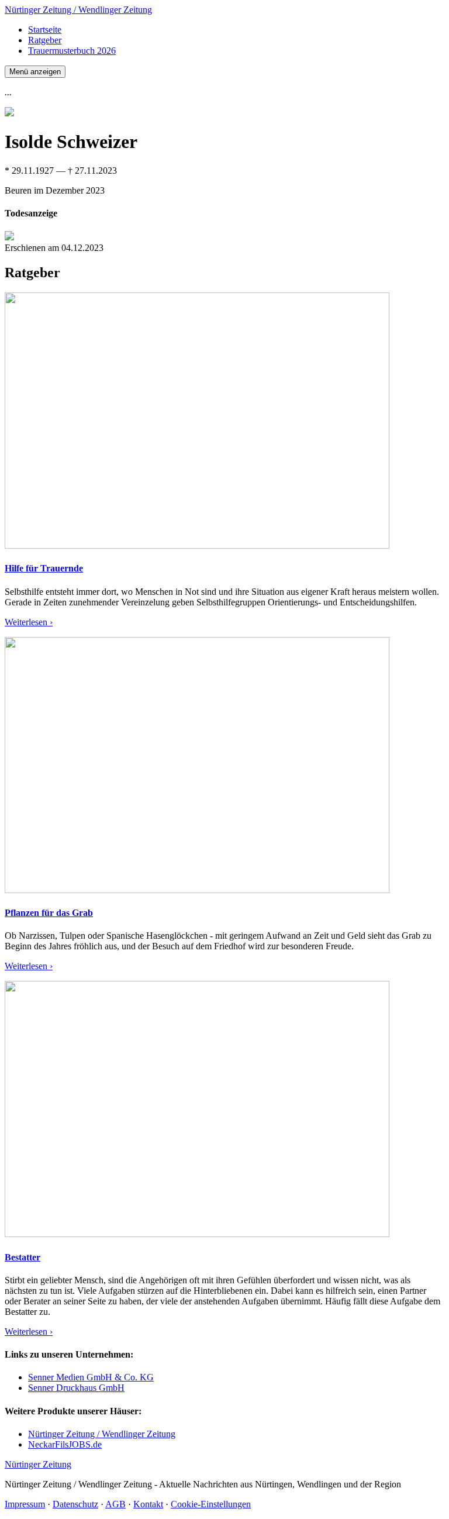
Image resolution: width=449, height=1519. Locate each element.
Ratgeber (44, 40)
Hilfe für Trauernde (44, 568)
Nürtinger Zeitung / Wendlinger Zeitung (78, 10)
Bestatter (22, 1257)
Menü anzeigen (35, 71)
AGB (115, 1504)
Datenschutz (75, 1504)
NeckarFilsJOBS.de (65, 1444)
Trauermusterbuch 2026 (72, 51)
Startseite (44, 30)
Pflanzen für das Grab (49, 913)
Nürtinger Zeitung (38, 1464)
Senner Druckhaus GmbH (76, 1388)
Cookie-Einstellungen (211, 1504)
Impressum (25, 1504)
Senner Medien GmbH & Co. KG (91, 1377)
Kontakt (148, 1504)
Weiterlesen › (29, 622)
